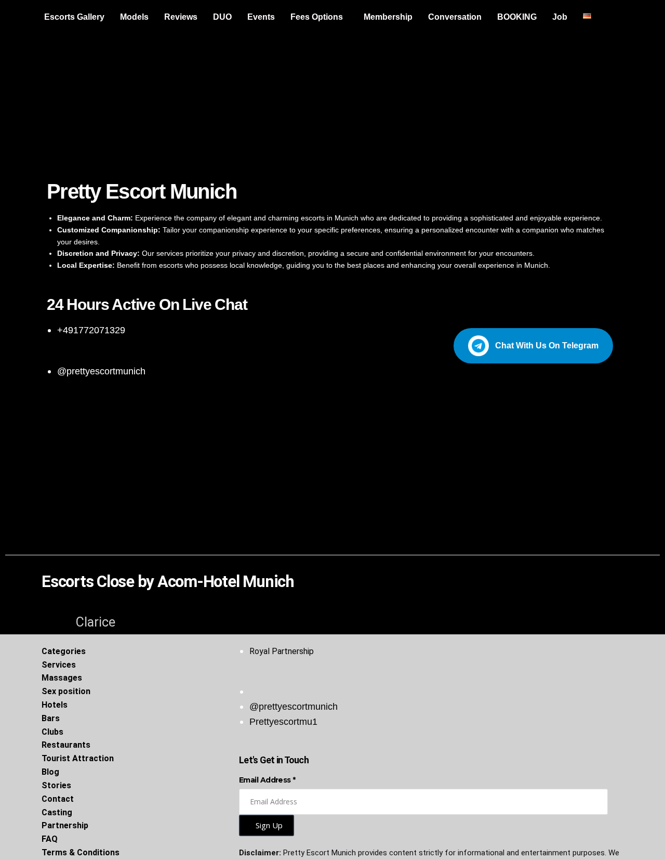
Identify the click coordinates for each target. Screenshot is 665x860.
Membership (388, 16)
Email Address (267, 780)
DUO (222, 16)
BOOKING (517, 16)
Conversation (455, 16)
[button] (319, 17)
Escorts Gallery (74, 16)
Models (134, 16)
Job (559, 16)
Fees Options (316, 16)
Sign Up (269, 825)
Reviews (180, 16)
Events (261, 16)
